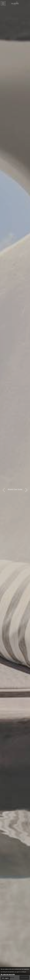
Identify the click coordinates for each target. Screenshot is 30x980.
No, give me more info (8, 974)
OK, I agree (5, 978)
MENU (3, 3)
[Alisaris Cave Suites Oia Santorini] (14, 3)
